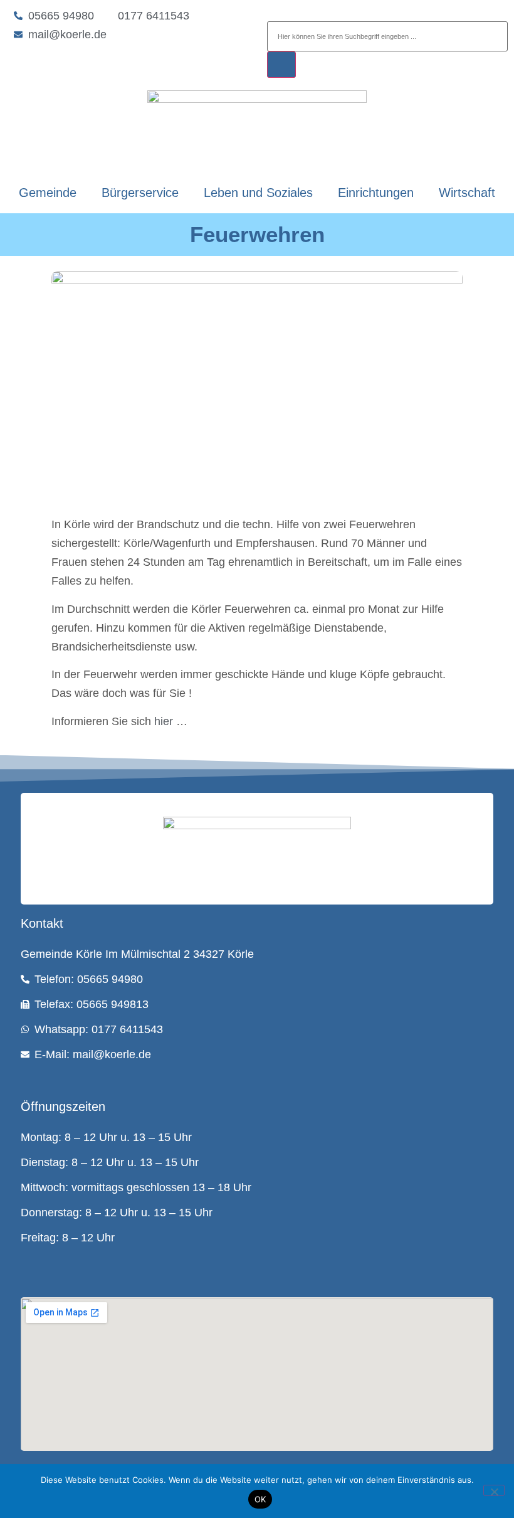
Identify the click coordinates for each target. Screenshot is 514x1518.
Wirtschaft (467, 192)
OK (260, 1499)
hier (163, 721)
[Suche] (281, 64)
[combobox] (387, 36)
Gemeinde (47, 192)
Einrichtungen (376, 192)
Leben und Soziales (258, 192)
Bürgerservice (140, 192)
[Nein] (494, 1490)
